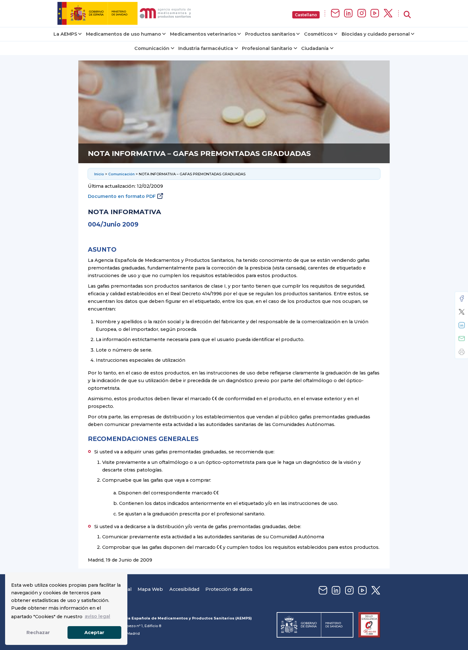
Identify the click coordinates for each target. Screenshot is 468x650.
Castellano (306, 14)
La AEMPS (65, 34)
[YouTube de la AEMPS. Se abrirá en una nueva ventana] (375, 13)
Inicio (99, 174)
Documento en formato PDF (122, 196)
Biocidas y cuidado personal (376, 34)
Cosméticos (318, 34)
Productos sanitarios (270, 34)
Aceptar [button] (94, 632)
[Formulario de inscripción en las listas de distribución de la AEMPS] (335, 13)
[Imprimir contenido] (461, 352)
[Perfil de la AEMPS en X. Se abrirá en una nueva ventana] (388, 13)
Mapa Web (150, 589)
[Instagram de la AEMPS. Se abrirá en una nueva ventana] (362, 13)
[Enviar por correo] (461, 338)
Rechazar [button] (38, 632)
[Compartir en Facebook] (461, 298)
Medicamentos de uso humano (123, 34)
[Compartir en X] (461, 311)
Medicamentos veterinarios (203, 34)
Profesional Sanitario (267, 48)
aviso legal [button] (97, 616)
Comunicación (151, 48)
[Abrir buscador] (407, 14)
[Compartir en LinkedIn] (461, 325)
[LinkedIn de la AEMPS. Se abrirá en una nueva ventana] (348, 13)
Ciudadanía (315, 48)
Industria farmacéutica (205, 48)
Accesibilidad (184, 589)
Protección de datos (228, 589)
